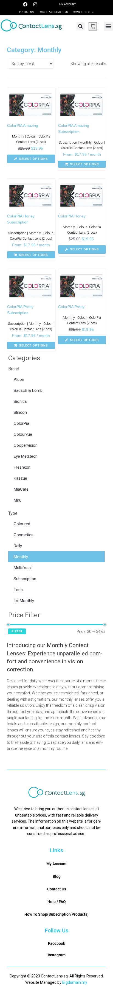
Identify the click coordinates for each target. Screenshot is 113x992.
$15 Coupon (26, 12)
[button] (81, 26)
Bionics (20, 401)
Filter (17, 631)
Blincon (20, 412)
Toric (18, 589)
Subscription (25, 578)
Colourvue (23, 434)
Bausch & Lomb (28, 390)
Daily (18, 545)
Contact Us (56, 889)
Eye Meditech (26, 456)
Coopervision (26, 445)
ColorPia (21, 423)
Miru (17, 500)
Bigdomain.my (74, 982)
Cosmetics (23, 534)
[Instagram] (35, 4)
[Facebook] (25, 4)
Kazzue (20, 478)
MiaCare (21, 489)
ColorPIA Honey (72, 216)
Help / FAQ (56, 901)
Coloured (22, 523)
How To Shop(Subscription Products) (56, 914)
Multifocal (23, 567)
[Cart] (93, 26)
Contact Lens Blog (55, 12)
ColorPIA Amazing (22, 125)
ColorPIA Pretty (71, 306)
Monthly (21, 556)
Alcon (19, 379)
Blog (57, 876)
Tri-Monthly (24, 600)
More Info (82, 12)
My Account (67, 4)
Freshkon (22, 467)
